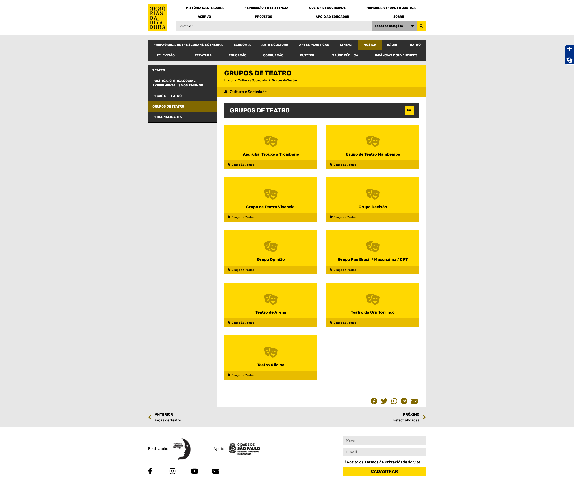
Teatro (414, 45)
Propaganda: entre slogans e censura (188, 45)
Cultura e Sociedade (327, 8)
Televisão (166, 55)
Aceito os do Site (383, 462)
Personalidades (167, 117)
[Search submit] (421, 26)
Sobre (398, 17)
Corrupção (273, 55)
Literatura (201, 55)
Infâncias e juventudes (396, 55)
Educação (237, 55)
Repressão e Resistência (266, 8)
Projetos (263, 17)
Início (228, 80)
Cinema (346, 45)
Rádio (392, 45)
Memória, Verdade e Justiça (391, 8)
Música (369, 45)
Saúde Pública (345, 55)
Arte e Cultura (274, 45)
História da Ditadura (205, 8)
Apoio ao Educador (332, 17)
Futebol (307, 55)
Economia (242, 45)
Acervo (204, 17)
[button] (374, 401)
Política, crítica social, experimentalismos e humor (177, 83)
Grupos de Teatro (168, 106)
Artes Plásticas (314, 45)
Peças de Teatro (167, 96)
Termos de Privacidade (385, 462)
